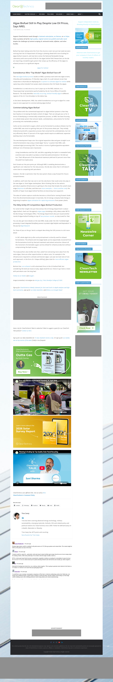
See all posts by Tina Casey (30, 535)
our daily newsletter (37, 290)
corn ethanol (26, 266)
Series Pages (70, 14)
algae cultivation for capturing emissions (41, 200)
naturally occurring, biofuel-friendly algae (47, 93)
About (79, 14)
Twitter (24, 276)
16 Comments (27, 29)
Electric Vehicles (30, 14)
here (44, 493)
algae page (41, 211)
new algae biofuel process (24, 76)
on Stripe (66, 36)
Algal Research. (25, 226)
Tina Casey (21, 29)
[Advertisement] (73, 6)
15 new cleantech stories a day (44, 338)
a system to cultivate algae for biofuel (53, 81)
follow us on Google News (54, 290)
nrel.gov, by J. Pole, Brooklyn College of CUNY (48, 280)
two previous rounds (47, 216)
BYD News (42, 14)
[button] (21, 14)
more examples (47, 188)
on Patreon (57, 36)
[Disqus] (42, 560)
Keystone (21, 188)
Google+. (31, 276)
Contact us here (26, 331)
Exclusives (59, 14)
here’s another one (60, 188)
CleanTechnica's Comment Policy (24, 495)
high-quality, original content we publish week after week (48, 39)
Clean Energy (17, 14)
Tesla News (50, 14)
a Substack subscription (45, 36)
